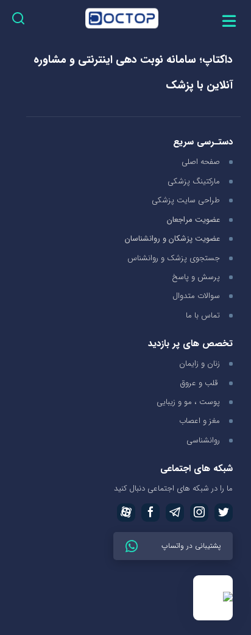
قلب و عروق (200, 383)
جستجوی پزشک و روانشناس (173, 258)
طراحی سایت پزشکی (186, 200)
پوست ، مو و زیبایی (188, 402)
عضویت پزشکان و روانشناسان (172, 239)
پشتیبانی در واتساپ (190, 546)
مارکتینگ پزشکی (194, 181)
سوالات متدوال (196, 295)
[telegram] (175, 512)
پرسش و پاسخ (196, 277)
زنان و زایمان (199, 363)
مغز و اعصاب (199, 420)
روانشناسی (203, 440)
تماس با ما (203, 315)
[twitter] (223, 512)
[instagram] (199, 512)
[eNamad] (213, 598)
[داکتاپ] (121, 20)
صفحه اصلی (201, 161)
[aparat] (126, 512)
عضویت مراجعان (193, 220)
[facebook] (150, 512)
